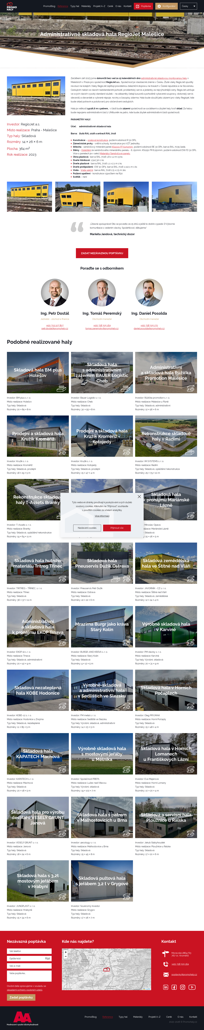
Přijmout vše (116, 528)
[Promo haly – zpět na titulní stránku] (12, 6)
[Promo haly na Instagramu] (182, 987)
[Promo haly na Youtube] (192, 987)
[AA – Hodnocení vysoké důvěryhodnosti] (22, 1019)
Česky (185, 6)
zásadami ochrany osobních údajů (24, 990)
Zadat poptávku (21, 997)
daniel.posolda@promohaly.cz (149, 328)
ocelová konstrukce (98, 140)
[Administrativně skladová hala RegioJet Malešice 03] (126, 197)
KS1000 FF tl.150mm (122, 147)
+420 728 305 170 (149, 325)
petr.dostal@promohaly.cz (54, 328)
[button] (106, 969)
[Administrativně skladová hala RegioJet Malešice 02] (77, 197)
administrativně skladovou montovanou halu (164, 78)
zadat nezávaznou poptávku (102, 253)
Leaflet (147, 989)
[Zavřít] (139, 496)
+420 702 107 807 (55, 325)
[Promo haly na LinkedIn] (165, 987)
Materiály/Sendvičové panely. (115, 153)
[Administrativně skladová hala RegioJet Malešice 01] (29, 197)
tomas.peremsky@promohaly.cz (102, 328)
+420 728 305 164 (102, 325)
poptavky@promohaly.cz (184, 974)
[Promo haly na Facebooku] (174, 987)
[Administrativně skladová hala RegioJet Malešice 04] (174, 197)
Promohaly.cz (190, 1022)
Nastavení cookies (87, 528)
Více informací (102, 516)
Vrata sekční (87, 170)
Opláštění (86, 150)
